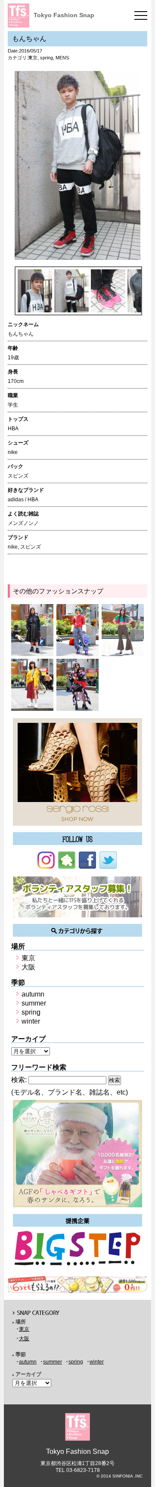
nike (13, 547)
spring (46, 57)
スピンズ (30, 547)
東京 (32, 57)
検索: (19, 1079)
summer (34, 1003)
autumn (33, 994)
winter (31, 1021)
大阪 (28, 967)
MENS (62, 57)
